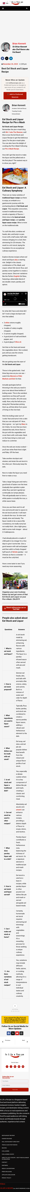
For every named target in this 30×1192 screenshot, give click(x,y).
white (7, 323)
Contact (4, 1162)
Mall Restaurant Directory (11, 1141)
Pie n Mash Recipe (12, 149)
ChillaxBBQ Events (8, 1154)
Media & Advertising (8, 1168)
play (16, 260)
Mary (23, 424)
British (15, 552)
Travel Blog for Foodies (9, 1145)
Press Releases (7, 1171)
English (16, 276)
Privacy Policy (6, 1178)
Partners (5, 1165)
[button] (3, 8)
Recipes (4, 1148)
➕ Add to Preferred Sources (15, 95)
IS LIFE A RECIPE (6, 1188)
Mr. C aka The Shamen (14, 132)
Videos (2, 1184)
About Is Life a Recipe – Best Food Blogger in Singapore (15, 1158)
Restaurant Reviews (8, 1135)
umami (18, 810)
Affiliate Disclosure (8, 1174)
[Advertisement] (15, 26)
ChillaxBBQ (5, 1151)
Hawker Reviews (7, 1138)
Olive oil (18, 342)
